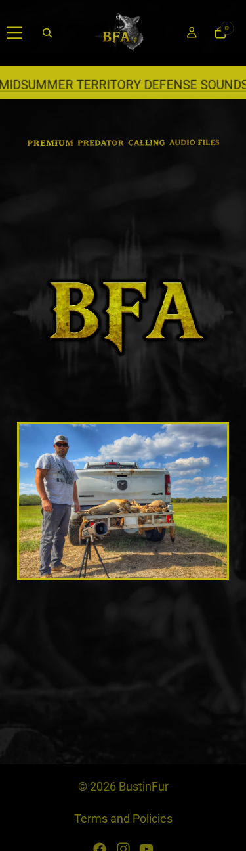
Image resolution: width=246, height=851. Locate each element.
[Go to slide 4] (129, 570)
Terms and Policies (123, 818)
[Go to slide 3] (117, 570)
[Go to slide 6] (153, 570)
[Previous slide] (37, 501)
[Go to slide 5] (141, 570)
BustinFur (144, 786)
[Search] (47, 32)
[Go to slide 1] (94, 570)
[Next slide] (209, 501)
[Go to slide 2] (105, 570)
